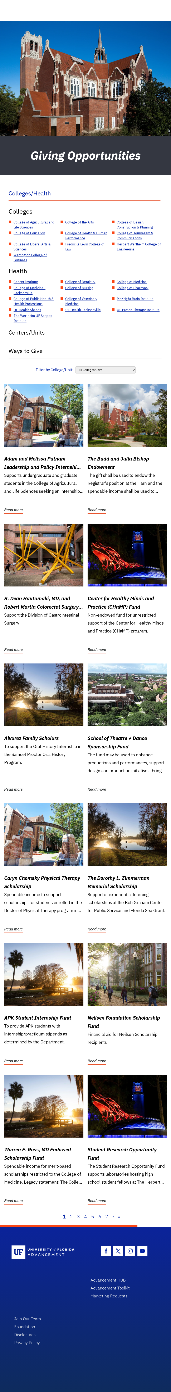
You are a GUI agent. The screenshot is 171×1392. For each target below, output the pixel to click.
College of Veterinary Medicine (81, 301)
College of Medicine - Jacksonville (29, 290)
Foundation (24, 1326)
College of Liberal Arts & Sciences (32, 246)
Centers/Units (27, 332)
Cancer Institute (26, 282)
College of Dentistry (80, 282)
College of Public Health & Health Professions (34, 301)
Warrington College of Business (30, 257)
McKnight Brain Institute (135, 299)
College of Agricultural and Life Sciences (34, 224)
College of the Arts (79, 222)
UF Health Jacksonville (83, 310)
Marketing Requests (109, 1296)
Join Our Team (27, 1318)
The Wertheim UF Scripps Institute (33, 318)
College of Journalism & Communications (135, 235)
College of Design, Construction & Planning (135, 224)
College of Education (29, 233)
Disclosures (25, 1334)
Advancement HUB (108, 1280)
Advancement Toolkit (110, 1288)
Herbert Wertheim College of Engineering (139, 246)
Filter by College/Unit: (54, 369)
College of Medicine (132, 282)
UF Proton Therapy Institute (138, 310)
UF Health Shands (27, 310)
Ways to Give (26, 351)
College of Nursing (79, 288)
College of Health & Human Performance (86, 235)
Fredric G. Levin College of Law (84, 246)
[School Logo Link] (46, 1252)
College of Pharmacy (132, 288)
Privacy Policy (27, 1342)
